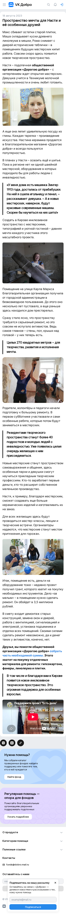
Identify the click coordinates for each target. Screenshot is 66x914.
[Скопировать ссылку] (20, 743)
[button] (33, 832)
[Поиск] (49, 4)
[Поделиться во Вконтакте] (3, 743)
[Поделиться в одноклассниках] (12, 743)
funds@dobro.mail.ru (17, 864)
